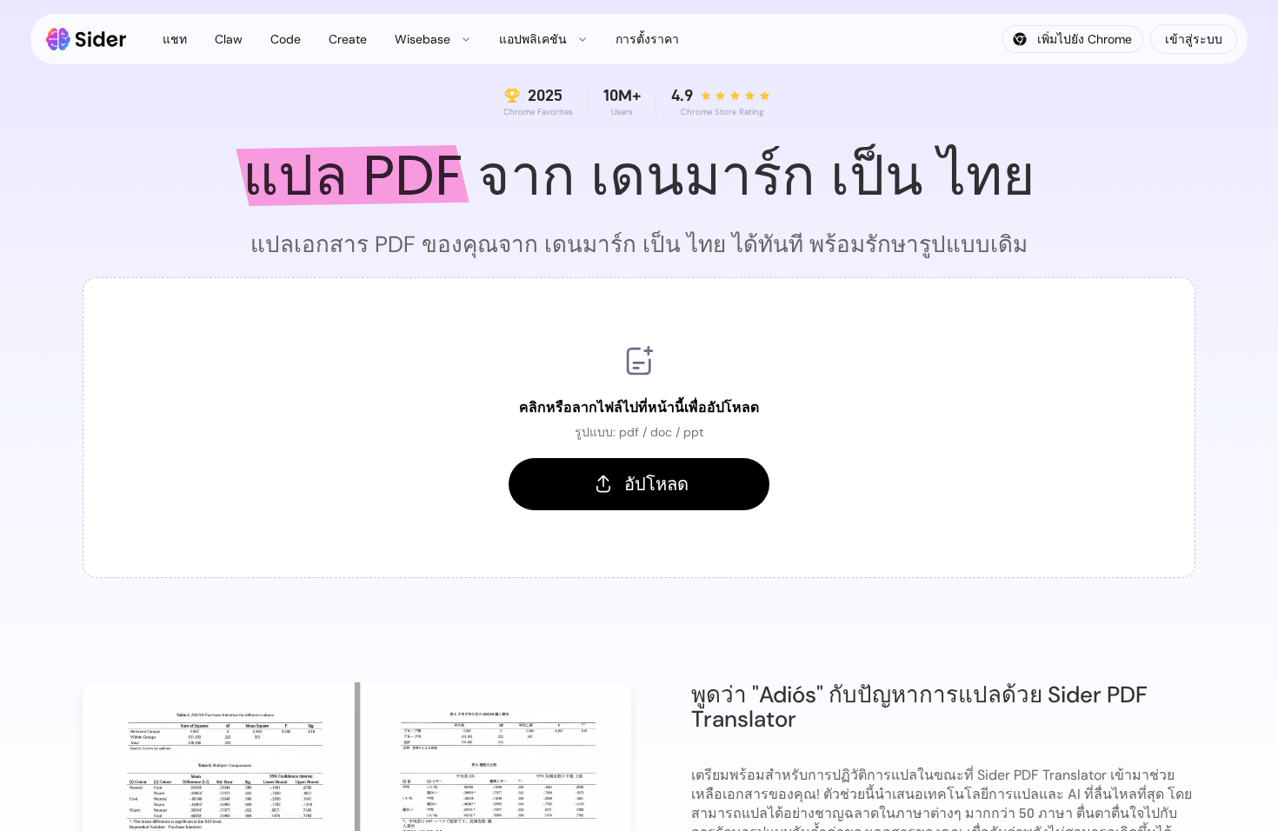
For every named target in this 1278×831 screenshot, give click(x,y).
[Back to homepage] (86, 39)
